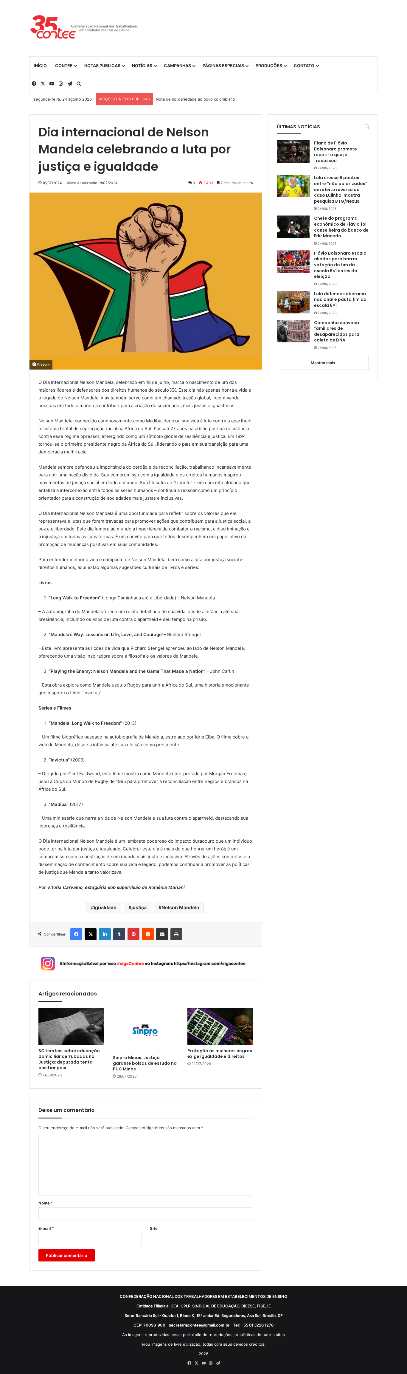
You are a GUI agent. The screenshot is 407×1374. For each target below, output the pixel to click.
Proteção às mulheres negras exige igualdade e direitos (219, 1053)
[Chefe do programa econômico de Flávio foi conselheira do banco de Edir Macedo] (293, 227)
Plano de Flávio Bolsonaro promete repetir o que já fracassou (335, 152)
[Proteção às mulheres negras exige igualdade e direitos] (220, 1026)
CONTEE (64, 65)
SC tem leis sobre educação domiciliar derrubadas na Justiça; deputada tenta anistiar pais (69, 1059)
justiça (139, 907)
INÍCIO (40, 65)
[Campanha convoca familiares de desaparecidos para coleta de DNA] (293, 331)
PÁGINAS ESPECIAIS (223, 65)
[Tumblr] (119, 934)
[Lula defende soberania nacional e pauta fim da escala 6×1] (293, 302)
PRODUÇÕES (269, 65)
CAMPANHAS (177, 65)
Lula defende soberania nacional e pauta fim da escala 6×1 (340, 299)
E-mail (46, 1228)
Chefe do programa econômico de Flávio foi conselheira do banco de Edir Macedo (341, 227)
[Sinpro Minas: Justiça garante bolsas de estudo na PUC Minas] (145, 1030)
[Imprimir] (176, 934)
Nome (45, 1203)
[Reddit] (148, 934)
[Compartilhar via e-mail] (162, 934)
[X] (91, 934)
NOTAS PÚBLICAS (102, 65)
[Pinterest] (133, 934)
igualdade (105, 907)
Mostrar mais (323, 362)
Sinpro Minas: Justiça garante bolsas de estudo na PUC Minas (145, 1063)
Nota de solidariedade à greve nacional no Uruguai (203, 99)
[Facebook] (76, 934)
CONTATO (304, 65)
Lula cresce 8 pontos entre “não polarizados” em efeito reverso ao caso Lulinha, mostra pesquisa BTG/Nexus (340, 189)
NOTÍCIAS (142, 65)
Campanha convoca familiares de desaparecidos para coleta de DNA (336, 331)
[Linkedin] (105, 934)
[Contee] (84, 28)
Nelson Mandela (180, 907)
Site (154, 1228)
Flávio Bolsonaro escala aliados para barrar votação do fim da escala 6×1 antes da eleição (340, 264)
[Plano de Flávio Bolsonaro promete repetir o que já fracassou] (293, 151)
